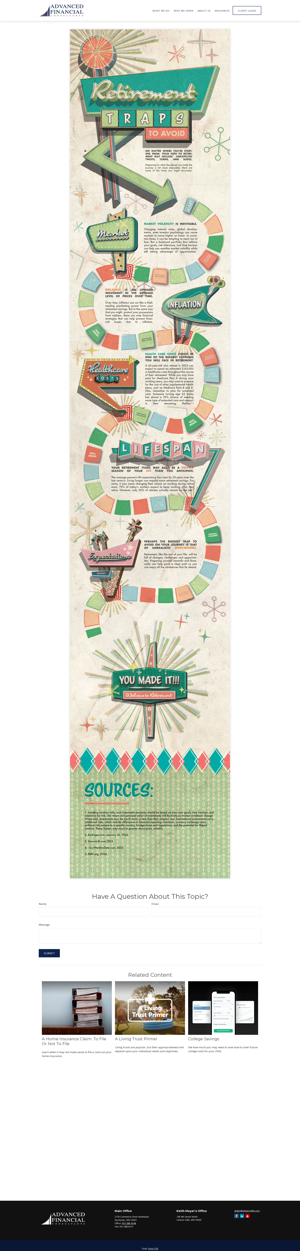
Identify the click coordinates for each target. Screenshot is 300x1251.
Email (155, 904)
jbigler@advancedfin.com (247, 1210)
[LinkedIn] (242, 1216)
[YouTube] (247, 1216)
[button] (161, 10)
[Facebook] (236, 1216)
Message (44, 924)
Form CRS (153, 1248)
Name (42, 904)
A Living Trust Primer (136, 1038)
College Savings (203, 1038)
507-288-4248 (129, 1223)
